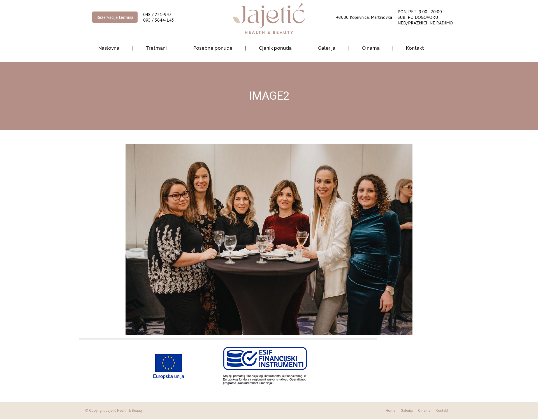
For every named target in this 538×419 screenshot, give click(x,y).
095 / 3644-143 (158, 20)
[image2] (269, 239)
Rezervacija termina (114, 17)
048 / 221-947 (157, 14)
